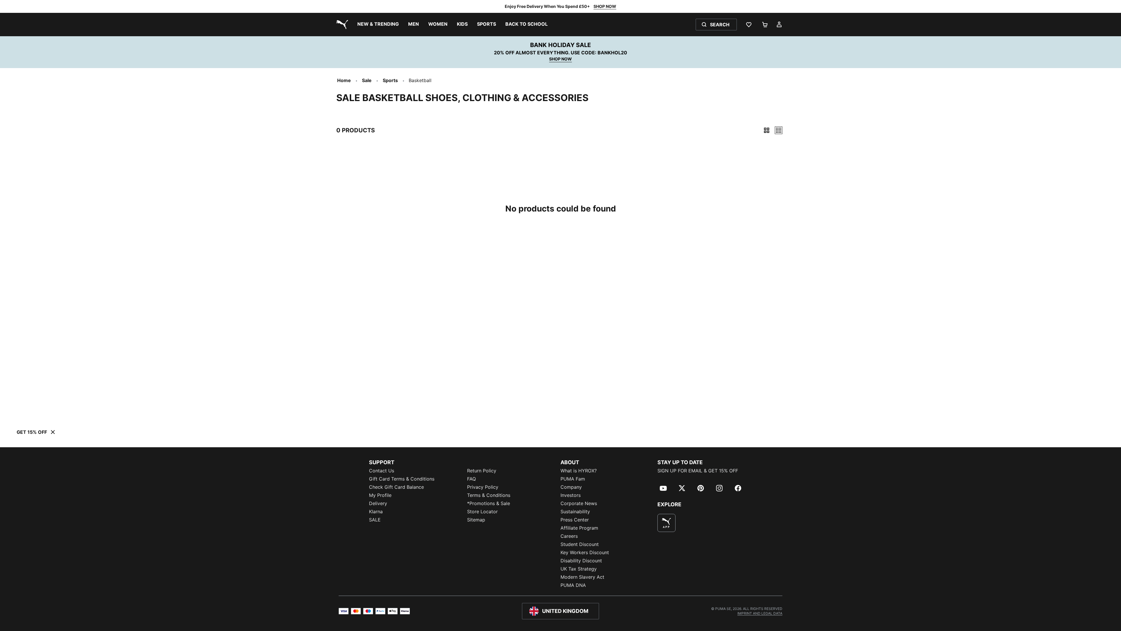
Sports (390, 80)
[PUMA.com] (341, 24)
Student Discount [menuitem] (579, 544)
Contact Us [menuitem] (381, 471)
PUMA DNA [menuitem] (573, 585)
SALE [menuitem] (375, 520)
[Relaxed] (778, 130)
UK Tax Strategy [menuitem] (578, 569)
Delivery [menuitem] (378, 503)
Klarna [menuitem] (376, 511)
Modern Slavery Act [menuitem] (582, 577)
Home (344, 80)
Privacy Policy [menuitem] (482, 487)
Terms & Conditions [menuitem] (488, 495)
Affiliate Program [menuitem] (579, 528)
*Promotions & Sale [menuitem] (488, 503)
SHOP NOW (604, 6)
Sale (367, 80)
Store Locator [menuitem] (482, 511)
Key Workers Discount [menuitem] (584, 552)
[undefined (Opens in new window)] (666, 523)
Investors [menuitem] (570, 495)
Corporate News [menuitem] (578, 503)
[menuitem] (378, 24)
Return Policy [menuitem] (481, 471)
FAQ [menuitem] (471, 479)
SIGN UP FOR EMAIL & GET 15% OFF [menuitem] (697, 471)
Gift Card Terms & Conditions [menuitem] (401, 479)
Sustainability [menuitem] (575, 511)
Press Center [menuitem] (574, 520)
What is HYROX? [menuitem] (578, 471)
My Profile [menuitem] (380, 495)
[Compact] (766, 130)
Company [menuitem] (571, 487)
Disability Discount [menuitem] (581, 561)
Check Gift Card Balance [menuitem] (396, 487)
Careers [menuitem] (569, 536)
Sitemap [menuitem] (476, 520)
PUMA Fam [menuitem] (572, 479)
